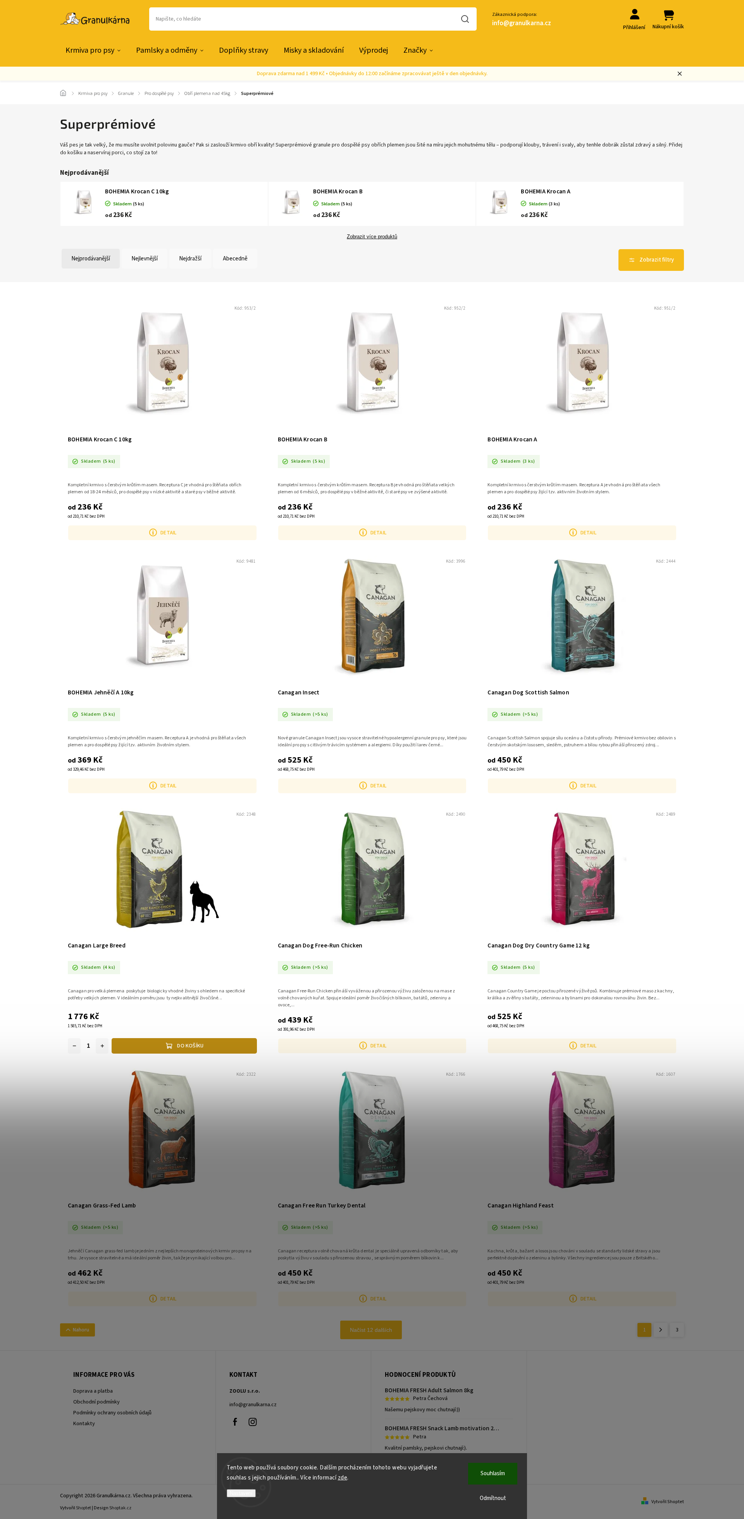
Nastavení (241, 1493)
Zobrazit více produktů (372, 236)
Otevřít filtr (651, 260)
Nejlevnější (144, 259)
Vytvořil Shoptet (667, 1501)
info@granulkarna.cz (253, 1405)
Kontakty (84, 1424)
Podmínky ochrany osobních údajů (112, 1413)
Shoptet (83, 1508)
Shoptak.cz (120, 1508)
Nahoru (81, 1330)
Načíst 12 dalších (371, 1330)
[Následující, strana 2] (661, 1330)
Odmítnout (493, 1498)
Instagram (252, 1422)
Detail (168, 533)
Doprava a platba (93, 1391)
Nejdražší (190, 259)
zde (343, 1478)
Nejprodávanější (90, 259)
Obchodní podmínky (96, 1402)
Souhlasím (492, 1473)
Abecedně (235, 259)
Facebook (235, 1422)
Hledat (465, 19)
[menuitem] (93, 50)
